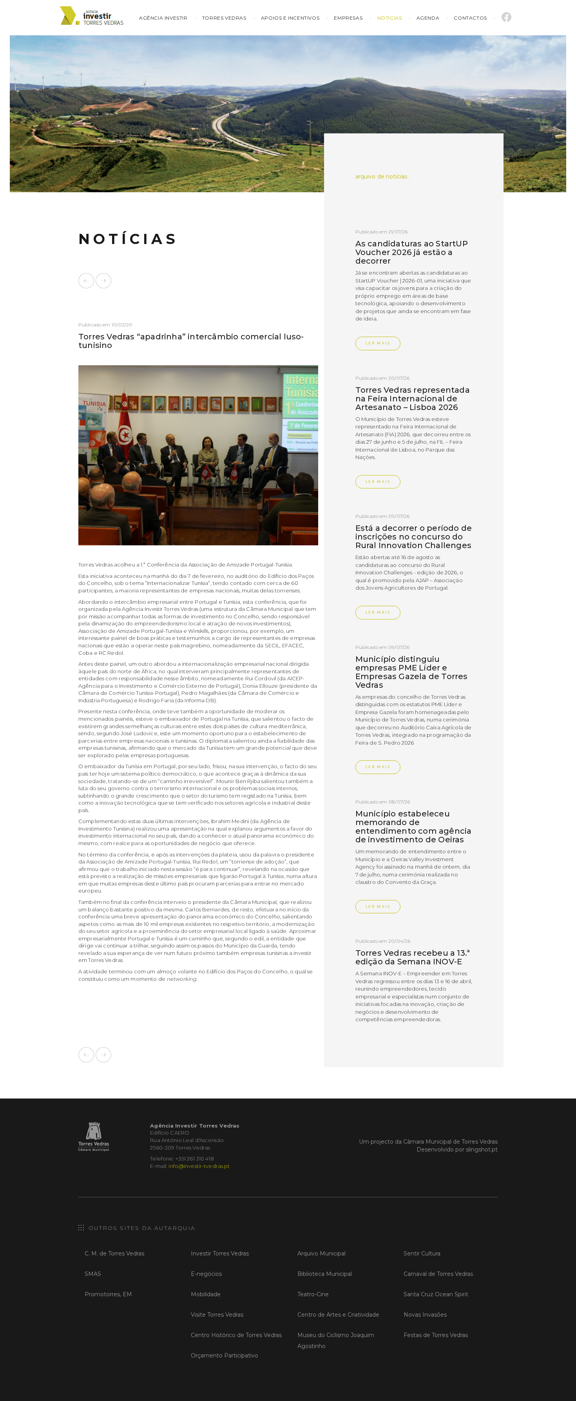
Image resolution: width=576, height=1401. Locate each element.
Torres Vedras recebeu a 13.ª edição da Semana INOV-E (412, 957)
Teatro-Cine (313, 1294)
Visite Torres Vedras (217, 1314)
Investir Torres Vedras (220, 1253)
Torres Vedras (224, 18)
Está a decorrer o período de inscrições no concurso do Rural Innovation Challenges (413, 536)
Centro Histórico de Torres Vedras (236, 1335)
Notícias (389, 18)
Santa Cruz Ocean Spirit (436, 1294)
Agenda (428, 18)
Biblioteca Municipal (324, 1273)
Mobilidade (206, 1294)
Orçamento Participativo (224, 1355)
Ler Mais (378, 343)
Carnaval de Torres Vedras (438, 1273)
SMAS (93, 1273)
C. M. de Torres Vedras (114, 1253)
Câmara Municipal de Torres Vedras (450, 1141)
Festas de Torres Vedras (436, 1335)
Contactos (470, 18)
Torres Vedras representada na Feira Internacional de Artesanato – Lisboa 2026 (412, 398)
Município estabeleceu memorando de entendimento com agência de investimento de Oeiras (413, 826)
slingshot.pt (482, 1149)
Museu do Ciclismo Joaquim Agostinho (335, 1341)
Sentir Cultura (422, 1253)
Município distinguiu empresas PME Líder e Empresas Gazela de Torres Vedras (411, 672)
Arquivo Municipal (321, 1253)
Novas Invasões (425, 1314)
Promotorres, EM (108, 1294)
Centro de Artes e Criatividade (338, 1314)
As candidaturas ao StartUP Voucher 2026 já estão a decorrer (411, 252)
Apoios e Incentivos (290, 18)
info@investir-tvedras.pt (199, 1166)
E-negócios (206, 1273)
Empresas (348, 18)
